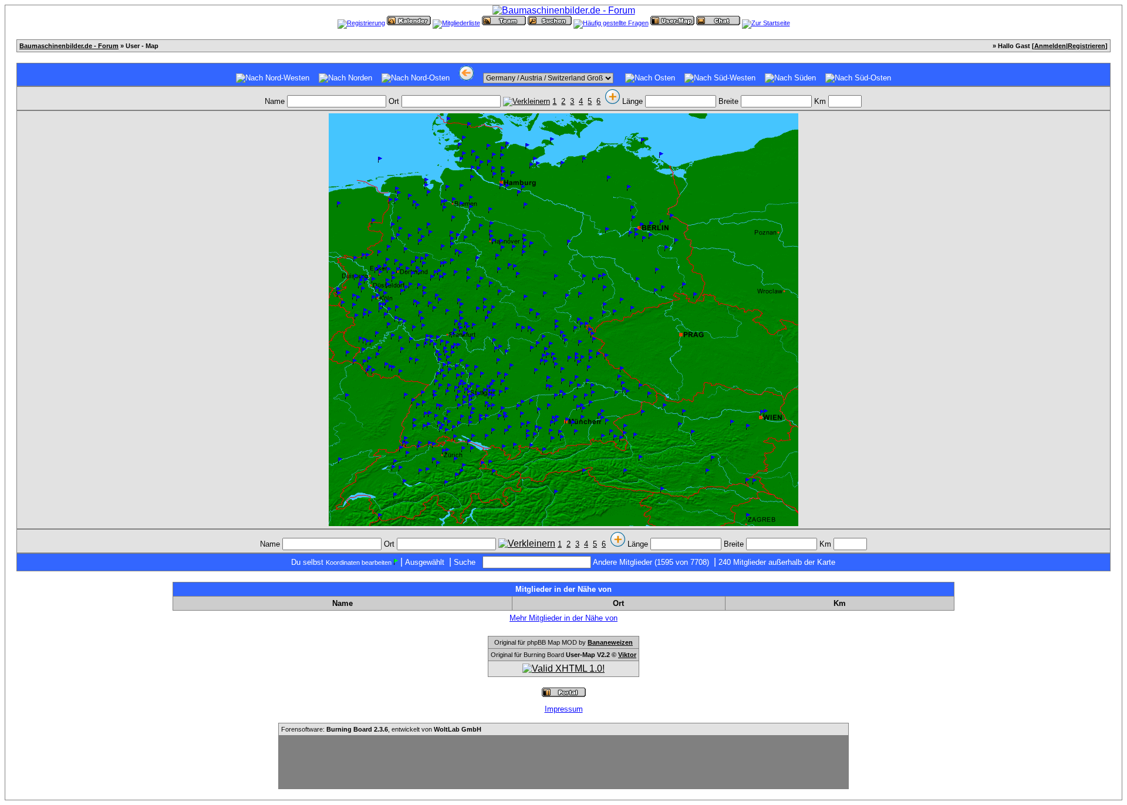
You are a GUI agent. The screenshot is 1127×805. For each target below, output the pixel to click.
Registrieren (1086, 45)
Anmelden (1050, 45)
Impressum (564, 709)
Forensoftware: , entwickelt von (381, 729)
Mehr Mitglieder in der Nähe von (563, 618)
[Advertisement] (563, 762)
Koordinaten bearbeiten (359, 562)
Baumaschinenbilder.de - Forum (69, 45)
